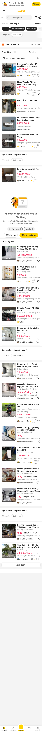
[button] (2, 4)
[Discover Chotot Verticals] (3, 11)
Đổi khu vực (11, 235)
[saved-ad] (36, 17)
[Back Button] (2, 17)
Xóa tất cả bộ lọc (28, 235)
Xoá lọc (37, 24)
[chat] (39, 17)
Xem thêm (21, 565)
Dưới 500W (17, 35)
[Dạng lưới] (38, 58)
